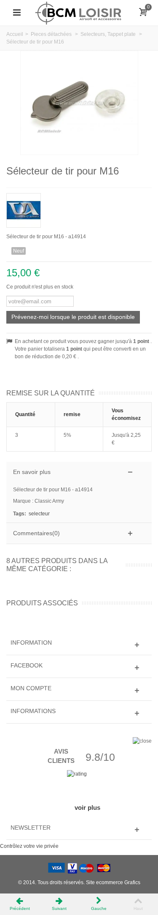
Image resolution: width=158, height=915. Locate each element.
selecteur (39, 514)
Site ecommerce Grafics (113, 882)
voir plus (87, 807)
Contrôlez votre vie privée (29, 846)
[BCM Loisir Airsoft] (78, 12)
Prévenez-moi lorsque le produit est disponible (73, 316)
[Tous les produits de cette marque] (79, 208)
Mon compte (31, 688)
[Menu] (17, 13)
